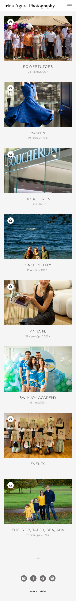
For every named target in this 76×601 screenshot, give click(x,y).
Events (38, 464)
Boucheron (38, 199)
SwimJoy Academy (38, 398)
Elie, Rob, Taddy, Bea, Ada (38, 530)
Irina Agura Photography (29, 5)
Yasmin (38, 133)
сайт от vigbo (38, 591)
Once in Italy (38, 265)
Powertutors (38, 67)
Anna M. (38, 331)
